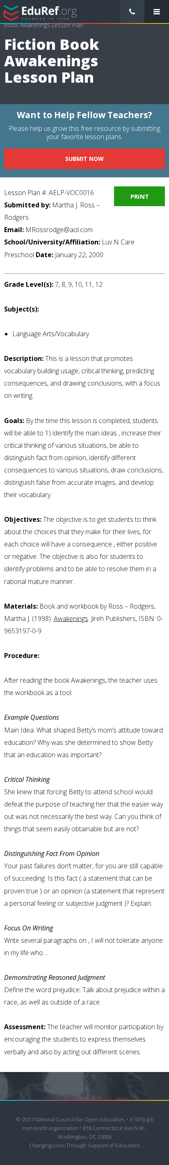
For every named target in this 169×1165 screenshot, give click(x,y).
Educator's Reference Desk (40, 12)
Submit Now (84, 159)
